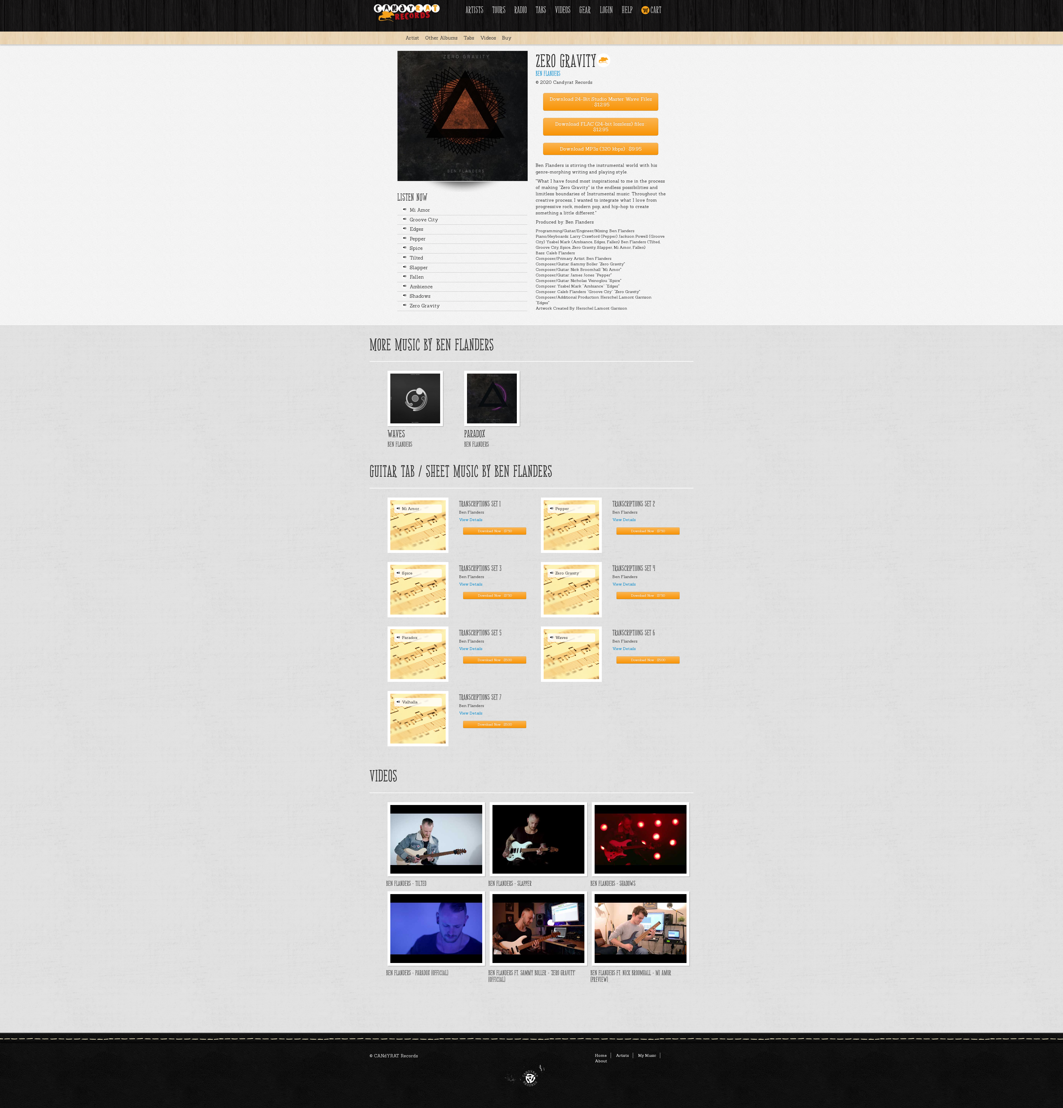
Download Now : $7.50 (495, 531)
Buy (507, 38)
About (601, 1060)
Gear (585, 10)
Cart (656, 10)
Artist (412, 38)
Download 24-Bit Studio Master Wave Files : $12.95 (600, 102)
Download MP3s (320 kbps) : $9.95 (601, 149)
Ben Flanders (548, 73)
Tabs (541, 10)
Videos (563, 10)
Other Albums (441, 38)
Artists (474, 10)
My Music (647, 1055)
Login (606, 10)
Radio (520, 10)
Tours (498, 10)
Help (627, 10)
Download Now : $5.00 (495, 660)
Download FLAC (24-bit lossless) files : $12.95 (600, 127)
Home (601, 1055)
